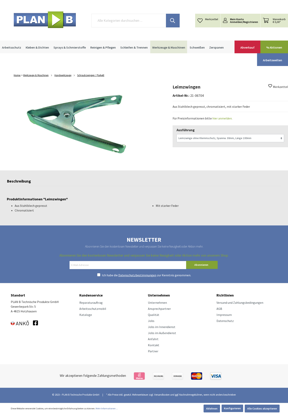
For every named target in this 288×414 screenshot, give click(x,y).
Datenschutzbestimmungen (137, 275)
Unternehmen (157, 303)
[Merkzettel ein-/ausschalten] (270, 87)
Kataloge (85, 315)
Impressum (224, 315)
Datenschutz (225, 321)
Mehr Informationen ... (107, 408)
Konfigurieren (232, 408)
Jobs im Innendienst (161, 327)
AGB (219, 309)
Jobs (151, 321)
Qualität (153, 315)
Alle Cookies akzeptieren (262, 408)
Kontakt (153, 345)
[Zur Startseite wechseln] (45, 19)
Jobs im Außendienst (162, 333)
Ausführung (186, 130)
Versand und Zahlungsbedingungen (239, 303)
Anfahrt (153, 339)
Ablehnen (211, 408)
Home (17, 75)
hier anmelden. (222, 118)
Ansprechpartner (159, 309)
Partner (153, 351)
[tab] (19, 182)
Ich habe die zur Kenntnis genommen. (146, 275)
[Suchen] (173, 20)
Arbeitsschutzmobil (92, 309)
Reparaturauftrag (91, 303)
